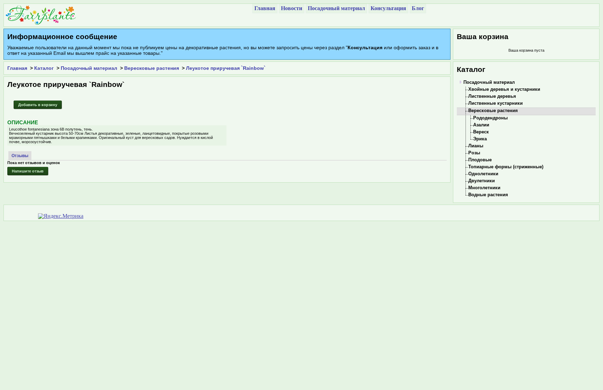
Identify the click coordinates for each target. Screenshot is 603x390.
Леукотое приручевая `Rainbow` (226, 68)
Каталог (44, 68)
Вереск (481, 131)
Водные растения (488, 194)
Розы (474, 152)
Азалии (481, 124)
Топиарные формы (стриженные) (505, 166)
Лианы (475, 145)
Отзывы (20, 155)
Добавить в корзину (37, 105)
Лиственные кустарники (495, 103)
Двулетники (481, 180)
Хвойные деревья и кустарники (504, 89)
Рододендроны (490, 117)
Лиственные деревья (492, 96)
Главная (17, 68)
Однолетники (483, 173)
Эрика (480, 138)
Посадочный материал (89, 68)
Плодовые (480, 159)
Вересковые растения (151, 68)
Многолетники (484, 187)
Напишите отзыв (28, 171)
